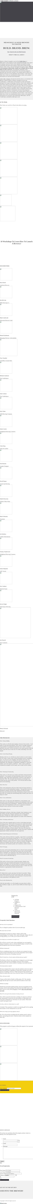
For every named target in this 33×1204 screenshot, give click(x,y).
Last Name (2, 1172)
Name (4, 1138)
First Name (2, 1170)
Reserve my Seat (4, 1179)
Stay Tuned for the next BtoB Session (16, 51)
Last (19, 1142)
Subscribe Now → (5, 1090)
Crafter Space (22, 61)
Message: (5, 1146)
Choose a (2, 1175)
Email (4, 1143)
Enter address (3, 1088)
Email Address (3, 1173)
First (19, 1140)
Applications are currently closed (15, 916)
